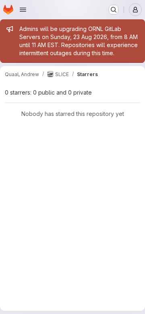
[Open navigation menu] (23, 9)
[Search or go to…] (113, 9)
